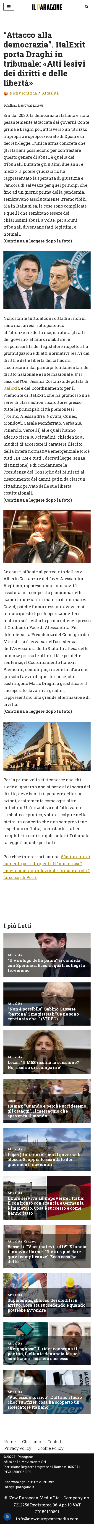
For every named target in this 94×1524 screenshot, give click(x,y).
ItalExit (11, 388)
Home (10, 1441)
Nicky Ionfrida (23, 93)
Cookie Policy (50, 1448)
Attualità (50, 93)
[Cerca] (86, 6)
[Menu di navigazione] (8, 7)
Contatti (55, 1441)
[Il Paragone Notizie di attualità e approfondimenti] (47, 6)
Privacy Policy (17, 1448)
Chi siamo (31, 1441)
